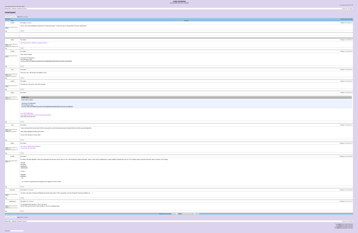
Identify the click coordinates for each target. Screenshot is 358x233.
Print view (8, 19)
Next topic (350, 19)
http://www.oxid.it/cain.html (28, 116)
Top (6, 31)
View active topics (21, 6)
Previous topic (344, 19)
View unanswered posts (10, 6)
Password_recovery (22, 8)
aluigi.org (14, 8)
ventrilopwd (10, 12)
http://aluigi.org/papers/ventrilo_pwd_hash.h (32, 131)
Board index (8, 8)
